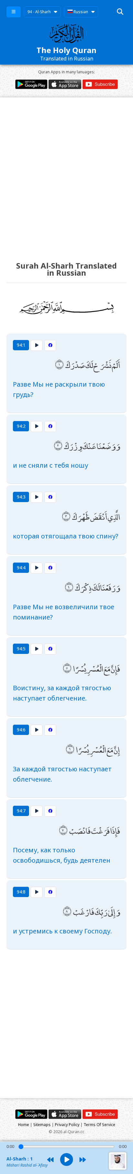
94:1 (21, 345)
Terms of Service (99, 1124)
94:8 (21, 892)
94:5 (21, 649)
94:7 (21, 811)
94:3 (21, 497)
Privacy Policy (67, 1124)
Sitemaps (42, 1124)
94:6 (21, 730)
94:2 (21, 426)
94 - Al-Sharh (39, 11)
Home (23, 1124)
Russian (80, 11)
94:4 (21, 567)
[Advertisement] (66, 173)
